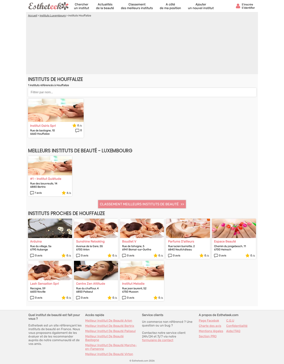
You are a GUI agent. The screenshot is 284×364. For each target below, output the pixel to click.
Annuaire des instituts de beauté (48, 6)
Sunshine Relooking (90, 241)
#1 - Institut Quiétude (45, 179)
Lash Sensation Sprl (44, 283)
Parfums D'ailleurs (181, 241)
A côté (170, 6)
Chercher (81, 6)
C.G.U (230, 320)
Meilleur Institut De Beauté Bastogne (104, 338)
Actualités (105, 6)
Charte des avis (210, 326)
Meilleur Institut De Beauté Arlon (108, 320)
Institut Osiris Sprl (43, 126)
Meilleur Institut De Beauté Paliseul (110, 331)
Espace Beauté (225, 241)
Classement (137, 6)
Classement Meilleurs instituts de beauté (139, 204)
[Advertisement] (142, 46)
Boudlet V (129, 241)
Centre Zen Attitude (90, 283)
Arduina (36, 241)
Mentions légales (211, 331)
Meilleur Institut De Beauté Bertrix (109, 326)
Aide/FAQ (233, 331)
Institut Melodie (133, 283)
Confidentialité (236, 326)
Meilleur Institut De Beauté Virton (109, 354)
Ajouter (201, 6)
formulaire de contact (157, 340)
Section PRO (208, 336)
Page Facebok (209, 320)
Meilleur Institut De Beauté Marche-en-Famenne (111, 347)
